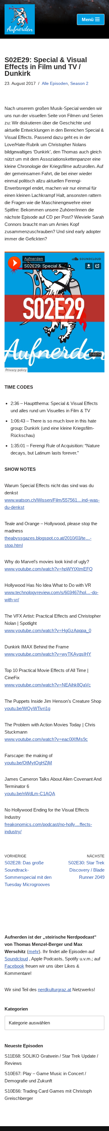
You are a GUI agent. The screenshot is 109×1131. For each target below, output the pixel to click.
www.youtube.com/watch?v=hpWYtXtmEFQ (49, 568)
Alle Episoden (55, 83)
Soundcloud (16, 958)
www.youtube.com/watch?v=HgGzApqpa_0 (48, 630)
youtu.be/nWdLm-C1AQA (30, 793)
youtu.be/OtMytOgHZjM (28, 762)
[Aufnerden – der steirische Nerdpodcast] (20, 19)
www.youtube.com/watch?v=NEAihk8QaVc (48, 684)
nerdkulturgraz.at (54, 989)
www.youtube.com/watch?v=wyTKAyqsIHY (48, 654)
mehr (33, 951)
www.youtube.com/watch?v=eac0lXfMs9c (46, 739)
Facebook (14, 966)
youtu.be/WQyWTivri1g (27, 708)
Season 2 (79, 83)
